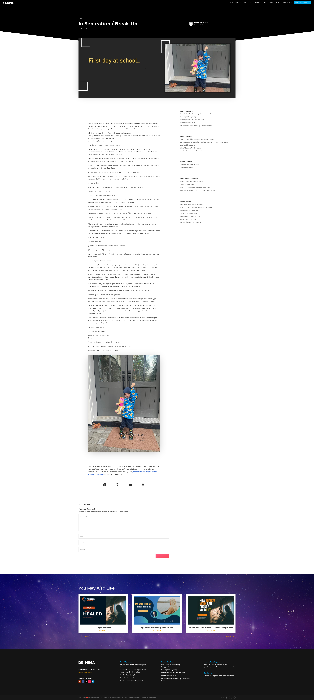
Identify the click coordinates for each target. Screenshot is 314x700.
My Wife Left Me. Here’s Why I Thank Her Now (196, 126)
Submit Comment (162, 556)
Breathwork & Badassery (189, 210)
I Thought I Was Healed (188, 123)
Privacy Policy (135, 698)
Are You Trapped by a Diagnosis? (191, 151)
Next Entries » (231, 637)
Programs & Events (233, 2)
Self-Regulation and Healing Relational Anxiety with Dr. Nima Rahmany (205, 142)
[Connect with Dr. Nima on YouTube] (222, 697)
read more (103, 630)
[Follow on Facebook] (83, 681)
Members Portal (261, 2)
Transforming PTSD (187, 167)
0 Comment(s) (84, 29)
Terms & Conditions (149, 698)
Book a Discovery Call (302, 2)
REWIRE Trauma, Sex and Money (191, 204)
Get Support (208, 673)
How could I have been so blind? (191, 181)
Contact (278, 2)
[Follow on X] (86, 681)
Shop (271, 2)
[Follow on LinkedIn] (93, 681)
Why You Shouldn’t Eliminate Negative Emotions (197, 139)
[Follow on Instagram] (89, 681)
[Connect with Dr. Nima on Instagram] (235, 697)
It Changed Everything (188, 117)
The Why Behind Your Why (189, 164)
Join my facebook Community (190, 222)
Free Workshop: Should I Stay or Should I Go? (196, 207)
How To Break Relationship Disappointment (195, 114)
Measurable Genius (97, 698)
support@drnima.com (86, 672)
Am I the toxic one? (187, 184)
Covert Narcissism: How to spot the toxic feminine (198, 190)
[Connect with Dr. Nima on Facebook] (226, 697)
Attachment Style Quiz (188, 219)
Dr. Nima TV (286, 2)
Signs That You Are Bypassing (190, 148)
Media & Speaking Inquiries (213, 662)
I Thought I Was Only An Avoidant (192, 120)
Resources (248, 2)
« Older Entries (83, 637)
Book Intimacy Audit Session (190, 216)
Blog (81, 18)
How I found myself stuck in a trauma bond (195, 187)
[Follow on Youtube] (79, 681)
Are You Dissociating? (187, 145)
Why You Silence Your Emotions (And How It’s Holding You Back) (211, 628)
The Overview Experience (189, 213)
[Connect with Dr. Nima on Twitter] (230, 697)
